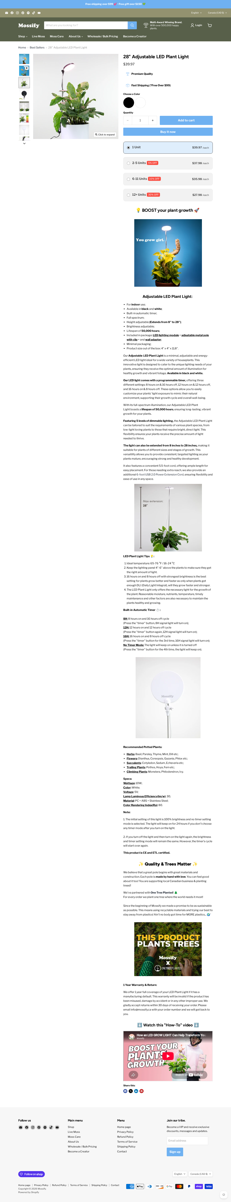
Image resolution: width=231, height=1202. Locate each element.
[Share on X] (131, 1091)
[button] (197, 25)
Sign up (174, 1152)
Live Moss (38, 36)
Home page (124, 1127)
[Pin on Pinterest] (142, 1091)
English (195, 12)
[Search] (132, 25)
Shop (22, 36)
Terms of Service (127, 1141)
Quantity (128, 112)
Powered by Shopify (28, 1192)
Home (22, 47)
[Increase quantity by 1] (152, 120)
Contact (122, 1151)
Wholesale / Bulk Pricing (102, 36)
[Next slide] (24, 143)
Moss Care (57, 36)
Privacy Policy (125, 1131)
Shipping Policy (126, 1146)
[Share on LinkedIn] (136, 1091)
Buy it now (168, 132)
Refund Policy (125, 1136)
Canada (216, 12)
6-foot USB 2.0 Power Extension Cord (160, 474)
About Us (75, 36)
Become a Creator (135, 36)
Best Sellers (37, 47)
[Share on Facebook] (125, 1091)
